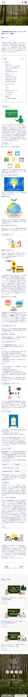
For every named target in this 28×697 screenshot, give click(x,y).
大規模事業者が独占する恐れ (11, 79)
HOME (9, 682)
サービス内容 (7, 685)
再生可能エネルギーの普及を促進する (12, 66)
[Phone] (7, 672)
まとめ (5, 100)
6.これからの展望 (7, 94)
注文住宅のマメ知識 (13, 687)
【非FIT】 (7, 87)
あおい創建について (16, 682)
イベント (5, 687)
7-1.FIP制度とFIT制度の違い (11, 98)
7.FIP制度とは (7, 96)
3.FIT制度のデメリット (9, 74)
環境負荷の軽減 (8, 69)
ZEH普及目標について (14, 679)
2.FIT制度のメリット (8, 64)
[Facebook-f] (16, 672)
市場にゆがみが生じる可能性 (11, 77)
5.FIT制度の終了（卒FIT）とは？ (11, 90)
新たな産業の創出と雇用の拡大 (11, 71)
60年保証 (15, 685)
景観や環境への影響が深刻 (10, 81)
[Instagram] (11, 672)
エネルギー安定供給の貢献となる (12, 67)
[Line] (20, 672)
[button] (22, 2)
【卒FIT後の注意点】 (9, 92)
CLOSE (22, 58)
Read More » (4, 603)
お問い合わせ (21, 687)
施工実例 (21, 685)
